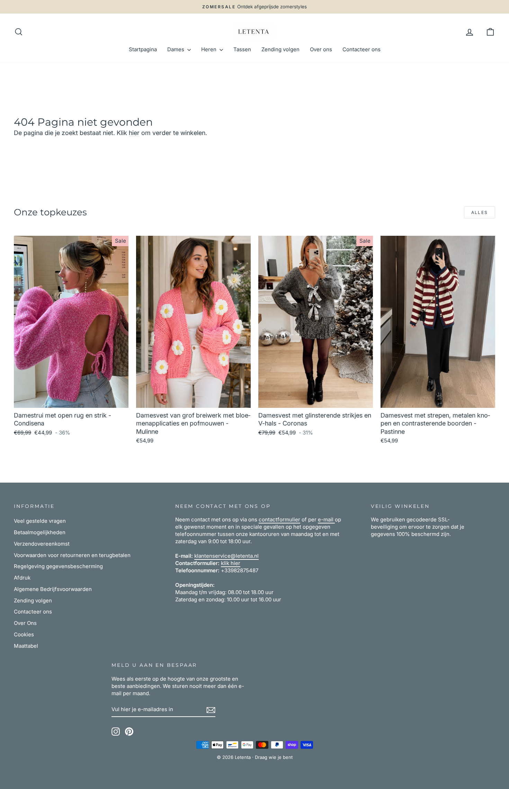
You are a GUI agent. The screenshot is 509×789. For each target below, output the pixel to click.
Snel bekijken (71, 399)
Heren (209, 49)
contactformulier (279, 519)
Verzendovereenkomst (42, 543)
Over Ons (25, 623)
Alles (479, 212)
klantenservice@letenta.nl (226, 556)
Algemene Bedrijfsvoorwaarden (53, 589)
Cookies (24, 634)
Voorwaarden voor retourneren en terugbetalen (72, 555)
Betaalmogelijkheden (39, 532)
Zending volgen (280, 49)
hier (134, 132)
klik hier (230, 563)
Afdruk (22, 577)
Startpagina (143, 49)
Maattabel (26, 646)
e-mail (326, 519)
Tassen (242, 49)
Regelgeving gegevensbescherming (58, 566)
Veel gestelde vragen (40, 521)
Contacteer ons (361, 49)
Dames (176, 49)
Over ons (321, 49)
